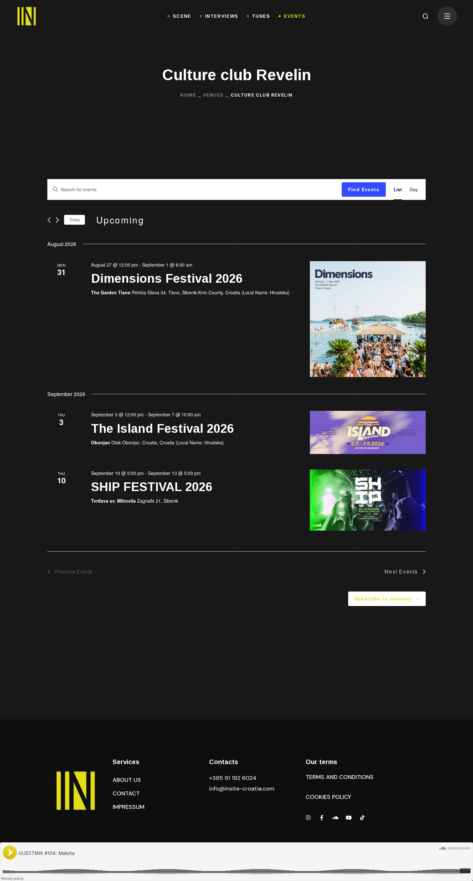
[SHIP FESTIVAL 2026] (368, 500)
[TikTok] (362, 817)
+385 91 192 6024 (233, 778)
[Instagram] (308, 817)
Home (188, 95)
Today (74, 219)
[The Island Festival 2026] (368, 432)
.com (241, 788)
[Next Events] (57, 220)
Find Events (363, 189)
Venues (213, 95)
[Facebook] (322, 817)
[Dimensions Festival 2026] (368, 319)
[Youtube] (349, 817)
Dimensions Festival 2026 (167, 278)
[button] (425, 16)
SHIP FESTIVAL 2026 (151, 487)
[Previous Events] (49, 220)
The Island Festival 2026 (162, 428)
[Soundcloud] (335, 817)
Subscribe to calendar (383, 598)
